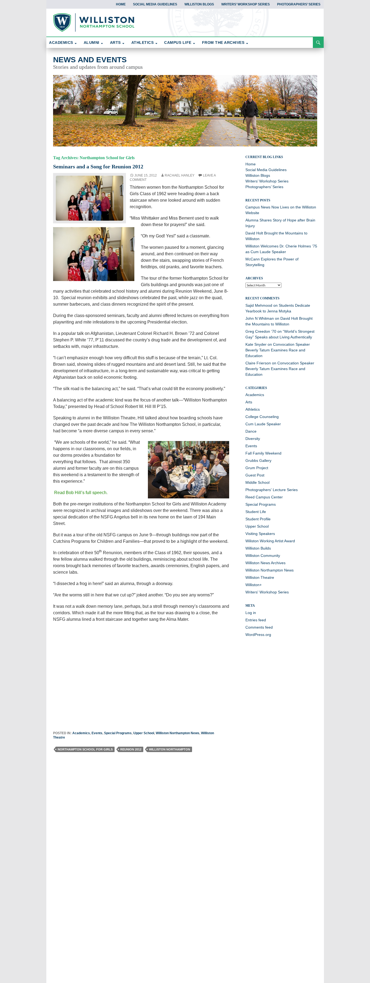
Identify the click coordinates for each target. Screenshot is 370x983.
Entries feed (255, 620)
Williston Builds (258, 548)
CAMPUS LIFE (178, 42)
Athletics (252, 409)
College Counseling (262, 416)
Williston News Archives (265, 563)
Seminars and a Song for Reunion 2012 (98, 166)
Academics (81, 733)
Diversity (252, 438)
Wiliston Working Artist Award (270, 541)
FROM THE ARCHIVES (223, 42)
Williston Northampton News (177, 733)
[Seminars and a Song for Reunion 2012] (90, 197)
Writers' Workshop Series (267, 592)
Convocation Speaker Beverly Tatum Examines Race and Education (277, 350)
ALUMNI (91, 42)
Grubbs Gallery (258, 460)
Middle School (257, 482)
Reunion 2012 (130, 749)
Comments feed (259, 627)
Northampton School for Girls (85, 749)
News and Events (90, 59)
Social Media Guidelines (155, 4)
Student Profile (258, 519)
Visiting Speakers (260, 533)
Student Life (255, 512)
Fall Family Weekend (263, 453)
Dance (251, 431)
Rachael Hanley (179, 175)
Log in (250, 612)
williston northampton (169, 749)
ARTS (115, 42)
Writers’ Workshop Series (245, 4)
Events (97, 733)
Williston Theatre (259, 577)
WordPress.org (258, 634)
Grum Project (256, 468)
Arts (248, 402)
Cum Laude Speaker (263, 424)
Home (121, 4)
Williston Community (262, 555)
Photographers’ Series (298, 4)
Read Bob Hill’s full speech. (80, 492)
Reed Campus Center (264, 497)
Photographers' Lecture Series (271, 490)
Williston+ (253, 585)
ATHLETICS (142, 42)
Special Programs (118, 733)
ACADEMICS (61, 42)
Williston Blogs (199, 4)
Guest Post (254, 475)
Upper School (143, 733)
